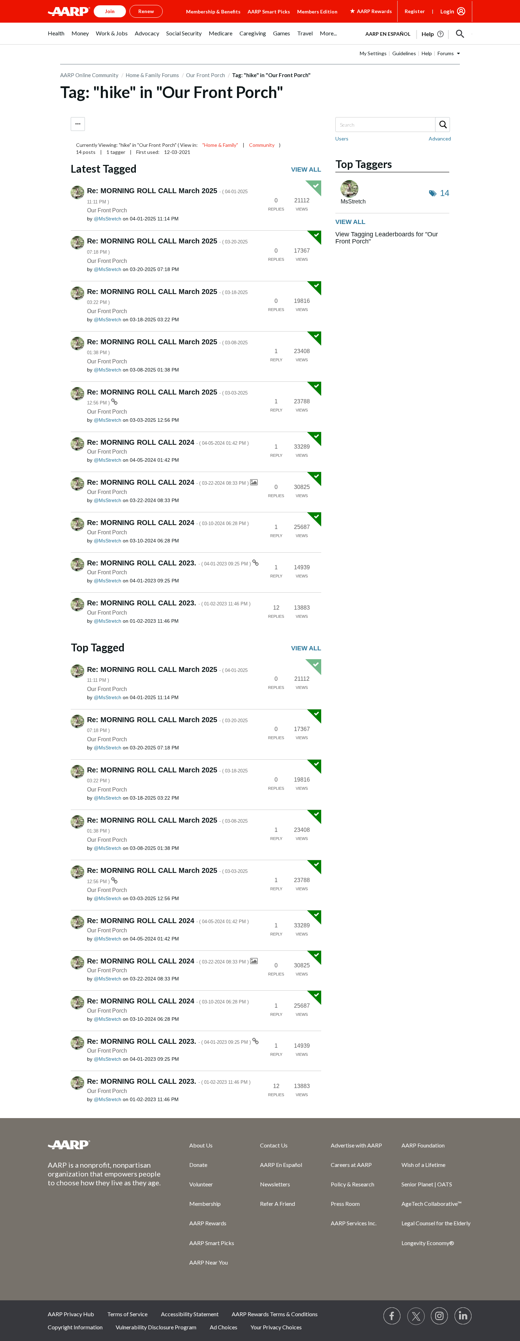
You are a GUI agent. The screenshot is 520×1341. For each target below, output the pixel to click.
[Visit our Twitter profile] (416, 1316)
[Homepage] (69, 11)
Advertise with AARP (356, 1145)
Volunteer (201, 1184)
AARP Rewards (207, 1223)
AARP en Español (387, 34)
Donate (198, 1164)
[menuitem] (56, 37)
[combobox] (392, 124)
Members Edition (317, 11)
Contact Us (274, 1145)
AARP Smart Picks (269, 11)
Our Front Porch (205, 75)
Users (341, 139)
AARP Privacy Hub (71, 1314)
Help (427, 53)
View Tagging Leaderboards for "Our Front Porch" (386, 238)
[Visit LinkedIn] (463, 1316)
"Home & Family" (220, 145)
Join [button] (110, 11)
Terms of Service (127, 1314)
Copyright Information (75, 1327)
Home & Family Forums (152, 75)
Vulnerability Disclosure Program (156, 1327)
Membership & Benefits (213, 11)
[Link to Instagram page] (440, 1316)
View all (306, 169)
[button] (460, 34)
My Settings (373, 53)
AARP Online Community (89, 75)
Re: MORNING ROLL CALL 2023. (169, 563)
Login (447, 11)
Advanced (440, 139)
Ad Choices (223, 1327)
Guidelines (404, 53)
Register (415, 11)
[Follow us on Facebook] (392, 1316)
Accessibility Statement (190, 1314)
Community (262, 145)
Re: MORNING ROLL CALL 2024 (168, 442)
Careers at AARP (351, 1164)
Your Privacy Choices (276, 1327)
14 (444, 193)
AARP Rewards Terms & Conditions (275, 1314)
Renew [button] (146, 11)
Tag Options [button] (78, 124)
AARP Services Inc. (353, 1223)
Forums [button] (446, 53)
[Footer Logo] (104, 1144)
